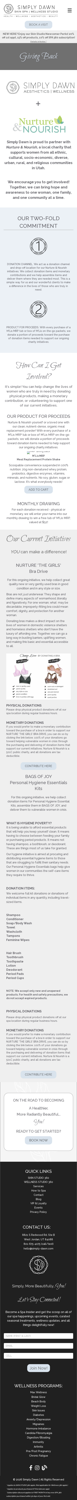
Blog (38, 1199)
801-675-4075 (32, 1243)
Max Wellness (38, 1392)
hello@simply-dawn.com (38, 1248)
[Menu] (69, 10)
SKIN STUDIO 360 (38, 1177)
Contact (39, 1194)
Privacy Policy (38, 1212)
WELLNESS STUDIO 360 (38, 1182)
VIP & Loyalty (38, 1203)
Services (38, 1186)
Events (38, 1207)
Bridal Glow (38, 1397)
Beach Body (38, 1401)
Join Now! (39, 1368)
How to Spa (38, 1190)
